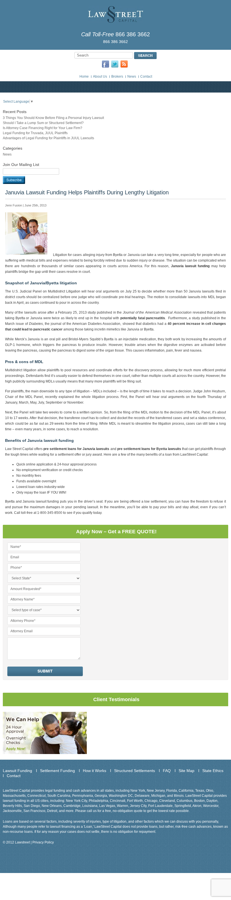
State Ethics (212, 770)
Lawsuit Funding (17, 770)
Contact (146, 76)
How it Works (94, 770)
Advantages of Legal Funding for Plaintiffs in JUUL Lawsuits (48, 138)
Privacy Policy (43, 842)
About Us (100, 76)
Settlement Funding (57, 770)
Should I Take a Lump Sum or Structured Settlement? (43, 123)
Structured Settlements (134, 770)
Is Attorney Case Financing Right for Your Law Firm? (42, 128)
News (131, 76)
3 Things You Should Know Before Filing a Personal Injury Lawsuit (53, 118)
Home (84, 76)
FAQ (167, 770)
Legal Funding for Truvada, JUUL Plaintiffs (35, 133)
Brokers (117, 76)
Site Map (186, 770)
